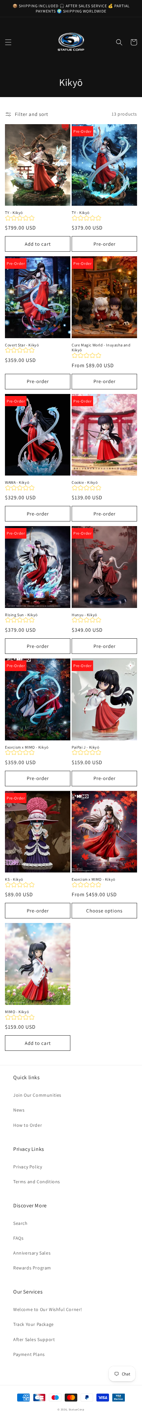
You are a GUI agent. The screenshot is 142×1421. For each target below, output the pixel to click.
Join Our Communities (37, 1095)
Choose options (104, 910)
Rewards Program (32, 1268)
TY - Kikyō (14, 212)
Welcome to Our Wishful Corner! (47, 1309)
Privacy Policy (27, 1167)
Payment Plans (29, 1354)
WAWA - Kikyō (17, 482)
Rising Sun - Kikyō (21, 614)
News (18, 1110)
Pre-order (104, 244)
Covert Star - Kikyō (22, 344)
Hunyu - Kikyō (84, 614)
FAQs (18, 1238)
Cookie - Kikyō (84, 482)
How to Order (27, 1125)
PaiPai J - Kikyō (85, 747)
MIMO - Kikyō (17, 1011)
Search (20, 1223)
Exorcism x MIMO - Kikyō (27, 747)
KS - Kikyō (14, 879)
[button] (8, 42)
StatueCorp (77, 1409)
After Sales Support (34, 1339)
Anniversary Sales (32, 1253)
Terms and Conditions (36, 1182)
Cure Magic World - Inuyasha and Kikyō (101, 347)
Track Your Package (33, 1324)
